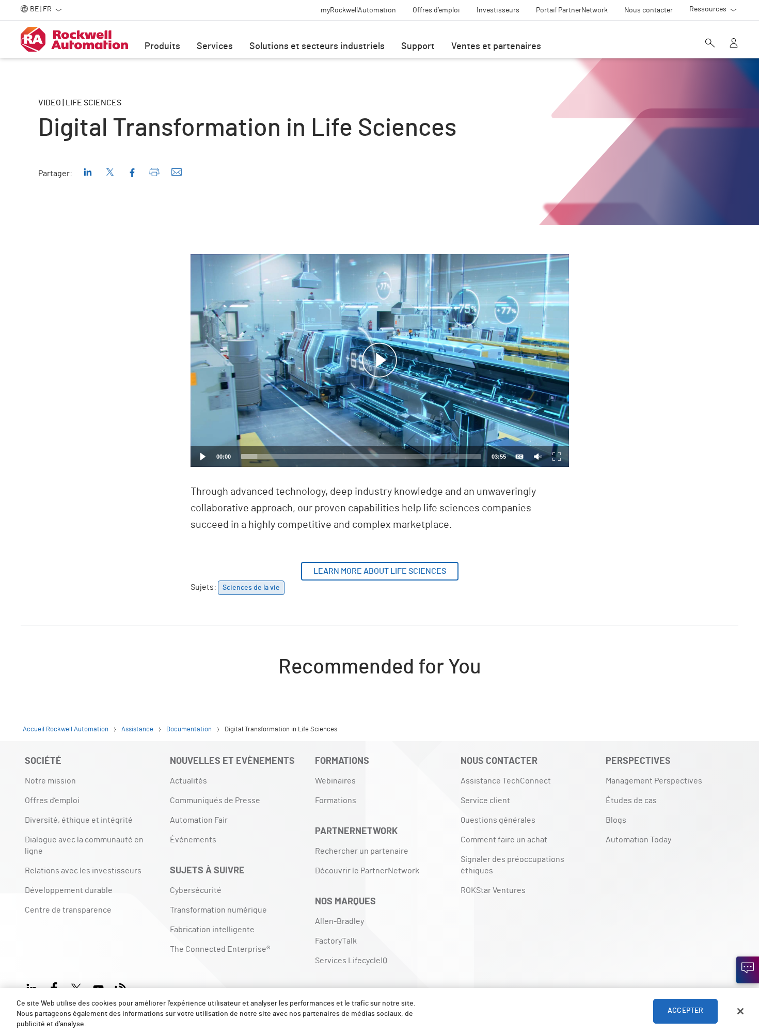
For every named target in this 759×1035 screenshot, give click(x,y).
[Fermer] (740, 1011)
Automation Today (638, 840)
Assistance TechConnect (506, 781)
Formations (335, 800)
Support (418, 46)
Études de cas (631, 800)
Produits (162, 46)
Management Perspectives (654, 781)
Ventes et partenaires (496, 46)
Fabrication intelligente (212, 930)
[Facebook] (54, 987)
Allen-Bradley (339, 921)
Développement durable (69, 890)
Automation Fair (199, 820)
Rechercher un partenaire (361, 851)
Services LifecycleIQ (351, 960)
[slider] (361, 456)
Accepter (685, 1011)
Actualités (188, 781)
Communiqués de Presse (215, 800)
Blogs (616, 820)
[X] (76, 987)
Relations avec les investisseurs (83, 871)
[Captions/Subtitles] (519, 456)
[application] (380, 360)
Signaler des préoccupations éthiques (512, 865)
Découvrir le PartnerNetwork (367, 871)
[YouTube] (98, 987)
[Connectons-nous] (747, 969)
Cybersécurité (196, 890)
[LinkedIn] (34, 987)
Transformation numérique (218, 910)
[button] (379, 360)
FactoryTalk (336, 941)
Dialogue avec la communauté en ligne (84, 845)
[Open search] (710, 44)
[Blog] (120, 987)
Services (215, 46)
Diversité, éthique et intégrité (79, 820)
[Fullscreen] (556, 456)
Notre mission (50, 781)
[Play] (203, 456)
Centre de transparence (68, 910)
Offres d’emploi (52, 800)
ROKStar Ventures (493, 890)
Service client (485, 800)
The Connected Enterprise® (220, 949)
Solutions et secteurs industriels (317, 46)
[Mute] (538, 456)
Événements (193, 840)
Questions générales (498, 820)
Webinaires (335, 781)
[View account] (733, 44)
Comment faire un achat (504, 840)
